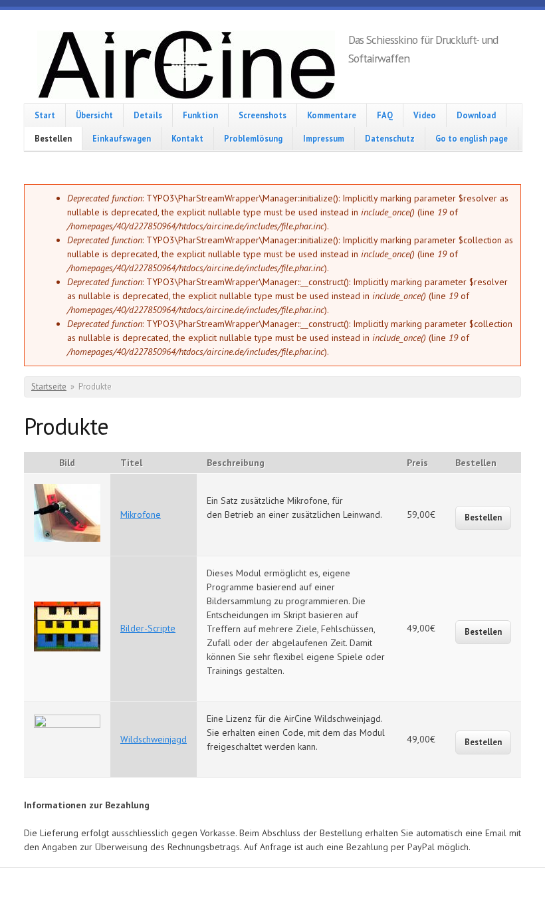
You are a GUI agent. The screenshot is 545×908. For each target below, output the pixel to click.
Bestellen (53, 138)
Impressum (323, 138)
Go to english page (471, 138)
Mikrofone (140, 514)
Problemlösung (253, 138)
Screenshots (262, 115)
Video (424, 115)
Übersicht (94, 115)
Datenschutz (390, 138)
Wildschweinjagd (153, 739)
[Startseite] (186, 67)
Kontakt (187, 138)
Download (476, 115)
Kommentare (331, 115)
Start (45, 115)
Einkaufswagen (121, 138)
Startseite (48, 386)
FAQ (385, 115)
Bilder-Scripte (147, 628)
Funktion (200, 115)
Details (148, 115)
